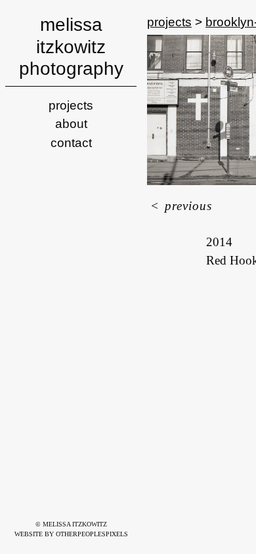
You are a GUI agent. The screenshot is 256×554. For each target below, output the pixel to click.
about (71, 124)
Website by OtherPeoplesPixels (71, 534)
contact (71, 143)
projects (71, 105)
